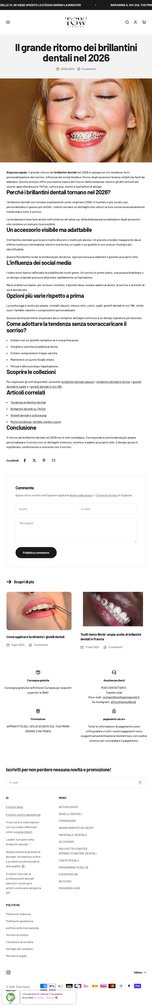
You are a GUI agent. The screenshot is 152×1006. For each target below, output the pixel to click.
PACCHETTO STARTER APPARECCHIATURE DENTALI (78, 851)
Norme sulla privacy (81, 495)
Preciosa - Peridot (44, 997)
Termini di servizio (106, 495)
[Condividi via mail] (53, 460)
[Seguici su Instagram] (8, 972)
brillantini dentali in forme (113, 381)
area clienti (25, 832)
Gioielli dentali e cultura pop (29, 415)
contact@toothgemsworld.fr (121, 697)
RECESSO (65, 881)
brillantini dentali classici (78, 381)
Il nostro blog (14, 807)
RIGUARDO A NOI (69, 888)
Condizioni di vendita (19, 942)
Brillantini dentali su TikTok (28, 408)
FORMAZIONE (67, 820)
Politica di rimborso (18, 914)
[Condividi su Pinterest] (44, 460)
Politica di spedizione (19, 921)
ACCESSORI (66, 841)
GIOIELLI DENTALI (70, 814)
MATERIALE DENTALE (73, 834)
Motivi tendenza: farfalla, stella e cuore (36, 421)
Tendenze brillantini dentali (28, 402)
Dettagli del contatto (19, 948)
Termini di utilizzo (17, 935)
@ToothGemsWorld (123, 702)
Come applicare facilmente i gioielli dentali (35, 637)
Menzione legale (16, 956)
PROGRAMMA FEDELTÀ (73, 867)
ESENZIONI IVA (68, 874)
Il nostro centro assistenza (23, 814)
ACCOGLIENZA (68, 807)
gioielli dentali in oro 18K (46, 386)
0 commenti (89, 69)
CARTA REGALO (69, 860)
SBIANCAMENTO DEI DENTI (76, 827)
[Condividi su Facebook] (24, 460)
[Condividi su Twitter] (34, 460)
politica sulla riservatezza (22, 928)
